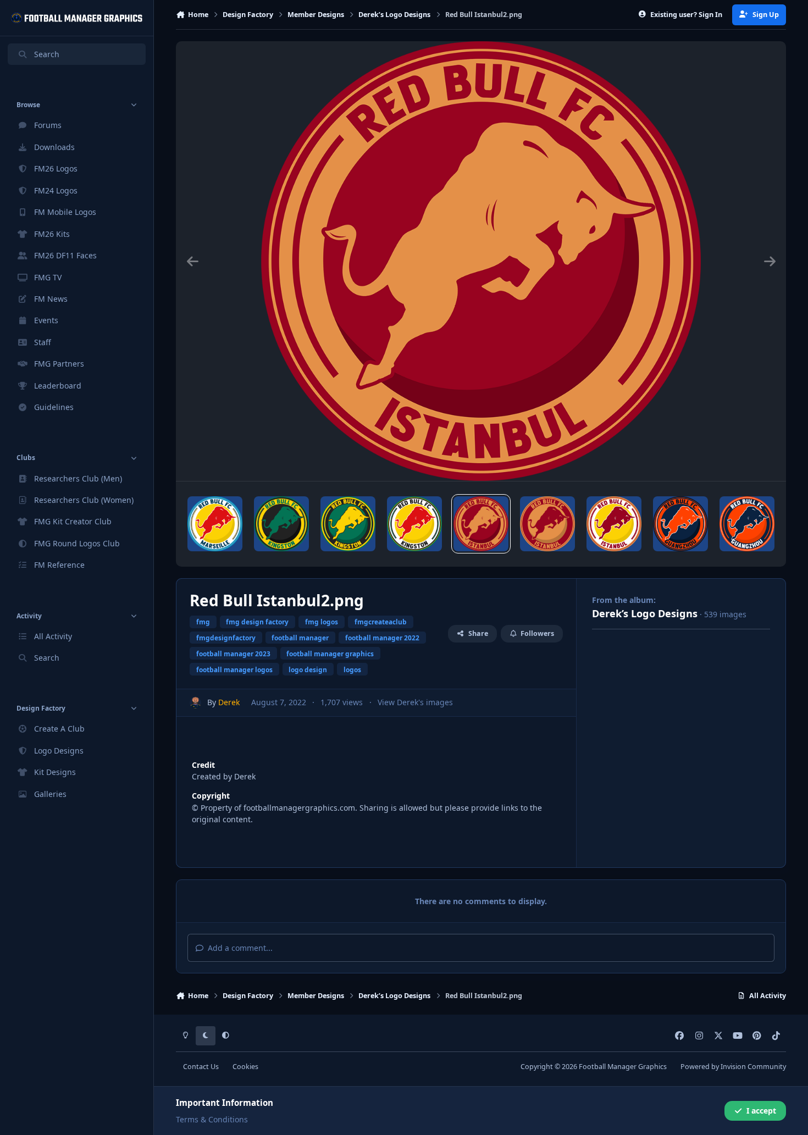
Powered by (733, 1066)
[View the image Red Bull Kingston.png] (414, 523)
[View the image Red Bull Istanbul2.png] (480, 523)
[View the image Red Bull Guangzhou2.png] (680, 523)
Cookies (245, 1066)
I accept (761, 1110)
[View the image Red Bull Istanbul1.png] (547, 523)
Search (46, 54)
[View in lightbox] (481, 261)
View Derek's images (415, 702)
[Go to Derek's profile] (195, 702)
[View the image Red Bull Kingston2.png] (281, 523)
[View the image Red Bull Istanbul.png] (613, 523)
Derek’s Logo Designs (645, 613)
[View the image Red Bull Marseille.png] (214, 523)
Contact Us (201, 1066)
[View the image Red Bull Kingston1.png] (347, 523)
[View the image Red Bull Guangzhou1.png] (747, 523)
